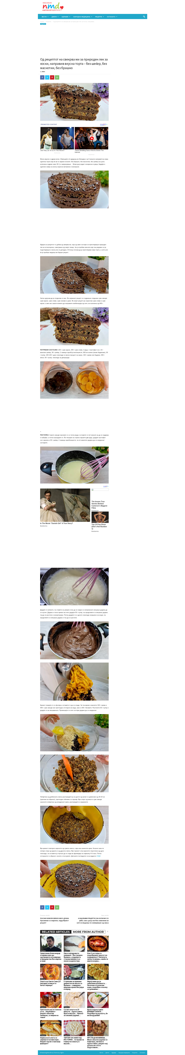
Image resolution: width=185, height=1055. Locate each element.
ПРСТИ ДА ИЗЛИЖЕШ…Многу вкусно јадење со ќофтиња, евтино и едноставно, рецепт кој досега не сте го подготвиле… (97, 1043)
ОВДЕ (99, 856)
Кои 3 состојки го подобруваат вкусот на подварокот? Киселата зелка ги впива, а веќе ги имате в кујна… (97, 957)
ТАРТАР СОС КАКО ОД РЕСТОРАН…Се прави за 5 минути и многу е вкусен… (74, 1041)
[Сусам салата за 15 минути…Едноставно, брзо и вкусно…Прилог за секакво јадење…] (74, 1000)
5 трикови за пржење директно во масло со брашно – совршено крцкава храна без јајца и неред (74, 985)
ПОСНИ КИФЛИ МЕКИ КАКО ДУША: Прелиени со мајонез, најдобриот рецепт (54, 920)
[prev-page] (105, 931)
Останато (111, 17)
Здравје (65, 17)
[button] (144, 16)
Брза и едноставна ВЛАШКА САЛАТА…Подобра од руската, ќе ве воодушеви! (97, 1012)
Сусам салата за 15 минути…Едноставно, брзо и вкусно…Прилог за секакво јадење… (74, 1012)
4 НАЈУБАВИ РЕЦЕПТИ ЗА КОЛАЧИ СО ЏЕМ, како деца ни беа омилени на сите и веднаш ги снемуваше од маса (93, 920)
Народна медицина (81, 17)
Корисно (66, 951)
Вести (44, 17)
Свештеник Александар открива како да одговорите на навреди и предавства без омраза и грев (50, 957)
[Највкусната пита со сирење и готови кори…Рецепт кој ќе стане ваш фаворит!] (51, 1028)
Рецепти (98, 17)
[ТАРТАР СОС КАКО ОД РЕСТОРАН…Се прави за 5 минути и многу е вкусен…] (74, 1028)
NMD (43, 71)
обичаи (43, 979)
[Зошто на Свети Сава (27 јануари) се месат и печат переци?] (51, 972)
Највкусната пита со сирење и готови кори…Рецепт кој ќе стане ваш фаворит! (50, 1041)
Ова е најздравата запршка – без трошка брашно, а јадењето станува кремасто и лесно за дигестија (73, 957)
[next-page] (108, 931)
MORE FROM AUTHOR (88, 931)
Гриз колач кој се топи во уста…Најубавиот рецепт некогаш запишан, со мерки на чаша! (50, 1013)
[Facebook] (42, 77)
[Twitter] (47, 77)
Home (42, 21)
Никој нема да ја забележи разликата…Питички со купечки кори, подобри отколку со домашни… (97, 985)
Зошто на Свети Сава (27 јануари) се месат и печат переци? (50, 983)
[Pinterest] (52, 77)
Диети (54, 17)
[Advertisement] (74, 41)
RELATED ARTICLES (56, 931)
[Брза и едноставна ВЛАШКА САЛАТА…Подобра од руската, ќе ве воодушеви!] (98, 1000)
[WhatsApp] (57, 77)
